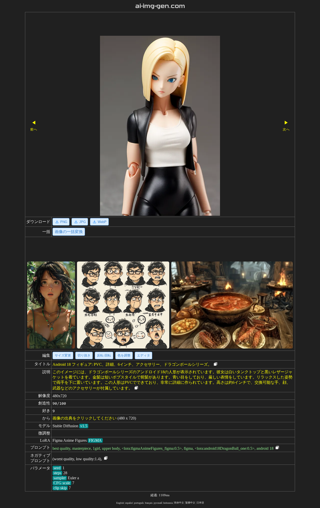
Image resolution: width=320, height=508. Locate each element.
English (120, 503)
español (129, 503)
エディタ (143, 355)
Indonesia (168, 503)
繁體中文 (190, 502)
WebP (102, 222)
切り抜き (84, 355)
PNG (63, 222)
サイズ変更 (63, 355)
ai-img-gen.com (160, 6)
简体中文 (179, 502)
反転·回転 (104, 355)
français (148, 503)
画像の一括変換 (69, 232)
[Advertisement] (151, 24)
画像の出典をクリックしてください (84, 418)
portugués (139, 503)
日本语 (200, 502)
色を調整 (124, 355)
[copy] (215, 364)
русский (158, 503)
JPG (82, 222)
